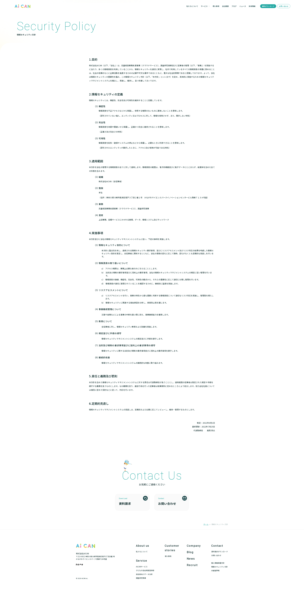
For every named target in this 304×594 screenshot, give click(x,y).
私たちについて (192, 6)
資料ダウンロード (268, 6)
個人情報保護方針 (218, 563)
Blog (190, 552)
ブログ (234, 6)
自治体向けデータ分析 (144, 574)
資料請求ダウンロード (219, 551)
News (191, 559)
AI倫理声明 (215, 570)
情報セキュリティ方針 (219, 567)
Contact (217, 546)
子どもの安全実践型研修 (145, 570)
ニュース (242, 6)
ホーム (205, 524)
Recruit (192, 565)
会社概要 (225, 6)
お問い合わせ (283, 6)
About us (142, 546)
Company (194, 546)
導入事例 (216, 6)
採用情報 (252, 6)
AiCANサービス (141, 566)
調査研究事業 (141, 578)
